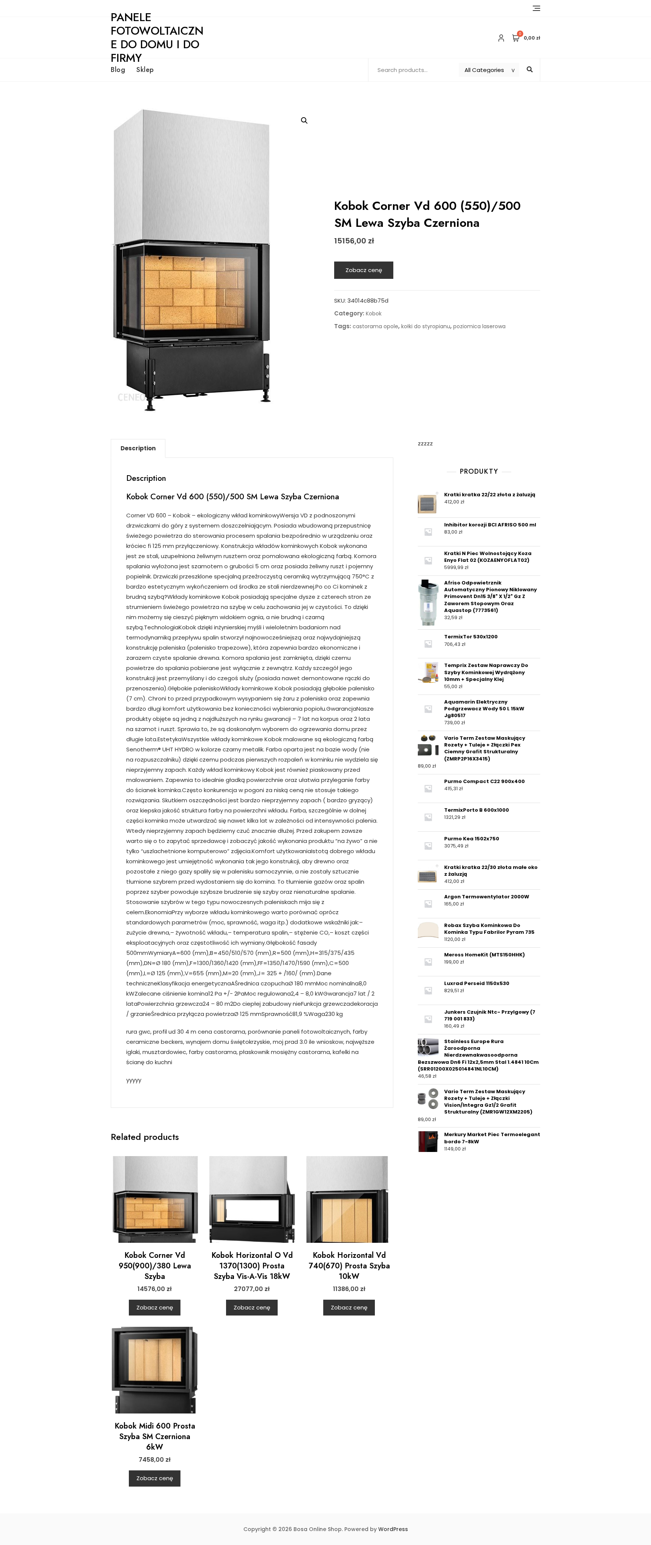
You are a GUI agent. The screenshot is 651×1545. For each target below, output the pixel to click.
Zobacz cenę (363, 270)
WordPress (393, 1529)
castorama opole (375, 326)
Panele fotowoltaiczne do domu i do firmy (157, 37)
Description (138, 448)
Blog (118, 70)
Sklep (145, 70)
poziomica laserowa (479, 326)
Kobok (374, 313)
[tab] (138, 448)
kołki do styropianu (425, 326)
